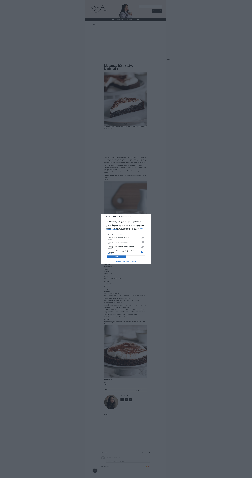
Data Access (126, 261)
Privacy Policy (133, 261)
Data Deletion (118, 261)
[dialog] (126, 239)
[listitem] (126, 234)
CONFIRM (116, 256)
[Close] (148, 217)
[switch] (142, 237)
